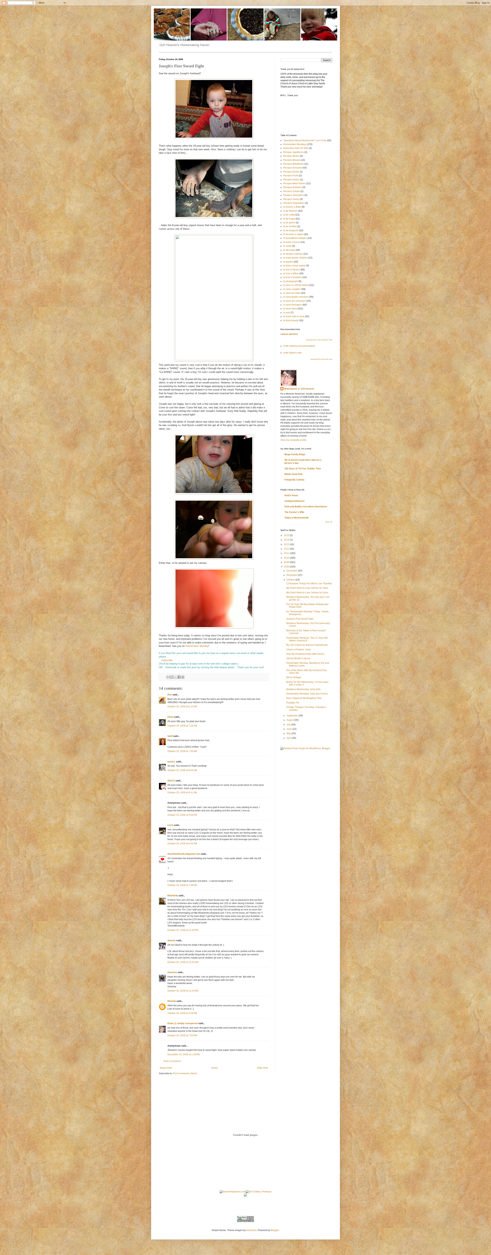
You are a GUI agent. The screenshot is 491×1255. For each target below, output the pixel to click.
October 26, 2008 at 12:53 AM (182, 962)
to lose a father (291, 273)
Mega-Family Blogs (294, 454)
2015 (287, 535)
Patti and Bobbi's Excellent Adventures (305, 506)
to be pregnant (290, 230)
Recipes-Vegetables (293, 203)
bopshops (251, 1230)
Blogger (275, 1230)
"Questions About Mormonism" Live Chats (304, 140)
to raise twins (290, 308)
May (289, 733)
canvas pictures (289, 334)
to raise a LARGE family (295, 285)
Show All (328, 522)
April (289, 738)
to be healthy (290, 226)
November (292, 575)
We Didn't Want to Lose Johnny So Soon (307, 588)
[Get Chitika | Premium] (258, 1191)
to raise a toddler (292, 289)
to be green (289, 222)
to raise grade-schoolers (296, 297)
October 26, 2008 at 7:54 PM (182, 1035)
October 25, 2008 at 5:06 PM (182, 815)
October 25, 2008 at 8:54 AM (182, 770)
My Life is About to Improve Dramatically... (307, 645)
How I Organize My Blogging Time (304, 698)
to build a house (291, 242)
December (292, 570)
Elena (170, 717)
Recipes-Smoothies (293, 195)
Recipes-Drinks (291, 171)
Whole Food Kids (293, 474)
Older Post (262, 1068)
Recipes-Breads (291, 160)
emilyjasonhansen (294, 501)
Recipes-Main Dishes (294, 183)
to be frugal (289, 218)
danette (171, 940)
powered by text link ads (321, 359)
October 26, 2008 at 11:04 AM (182, 990)
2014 (287, 539)
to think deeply (290, 320)
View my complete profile (293, 440)
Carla (170, 825)
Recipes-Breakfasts (293, 164)
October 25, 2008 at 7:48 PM (182, 885)
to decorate (289, 250)
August (290, 720)
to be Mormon (290, 211)
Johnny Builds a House (298, 658)
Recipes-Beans (291, 156)
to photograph (290, 281)
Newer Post (166, 1068)
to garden (288, 261)
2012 (287, 548)
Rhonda (171, 1001)
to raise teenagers (292, 304)
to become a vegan (293, 234)
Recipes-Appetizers (293, 152)
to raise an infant (292, 293)
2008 (287, 566)
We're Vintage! (293, 677)
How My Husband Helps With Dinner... (306, 654)
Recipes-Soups (291, 199)
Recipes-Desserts (292, 167)
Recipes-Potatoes (292, 187)
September (293, 715)
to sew (286, 312)
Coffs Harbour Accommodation (299, 346)
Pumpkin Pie (292, 702)
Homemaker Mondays (294, 144)
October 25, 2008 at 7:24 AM (182, 725)
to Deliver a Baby (292, 207)
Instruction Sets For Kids (295, 148)
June (289, 729)
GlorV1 (171, 780)
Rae (169, 694)
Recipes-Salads (291, 191)
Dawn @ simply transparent (182, 1023)
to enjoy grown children (295, 257)
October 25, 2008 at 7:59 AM (182, 751)
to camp (287, 246)
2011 (287, 553)
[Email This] (168, 677)
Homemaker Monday (196, 646)
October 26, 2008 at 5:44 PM (182, 1013)
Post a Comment (172, 1061)
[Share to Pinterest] (183, 677)
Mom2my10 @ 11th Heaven (299, 388)
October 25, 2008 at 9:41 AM (182, 792)
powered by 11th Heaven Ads (319, 340)
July (289, 724)
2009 (287, 562)
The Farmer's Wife (294, 512)
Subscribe (167, 660)
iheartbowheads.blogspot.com (183, 854)
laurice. (171, 761)
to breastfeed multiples (295, 238)
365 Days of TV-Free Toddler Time (302, 468)
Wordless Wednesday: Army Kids (303, 689)
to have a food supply (294, 265)
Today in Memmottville (296, 517)
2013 (287, 544)
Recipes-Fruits (290, 175)
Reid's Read (291, 495)
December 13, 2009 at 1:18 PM (183, 1054)
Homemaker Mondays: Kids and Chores (307, 693)
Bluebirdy (172, 895)
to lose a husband (292, 277)
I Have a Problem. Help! (298, 649)
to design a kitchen (293, 254)
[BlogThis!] (172, 677)
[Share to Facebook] (179, 677)
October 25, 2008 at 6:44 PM (182, 843)
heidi (170, 736)
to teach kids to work (293, 316)
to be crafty (289, 214)
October (291, 579)
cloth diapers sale (292, 352)
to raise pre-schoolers (294, 301)
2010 (287, 557)
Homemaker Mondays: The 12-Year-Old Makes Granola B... (307, 639)
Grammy (172, 972)
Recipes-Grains (291, 179)
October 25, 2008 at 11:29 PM (182, 930)
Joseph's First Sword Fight (299, 619)
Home (214, 1068)
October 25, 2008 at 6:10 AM (182, 706)
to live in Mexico (291, 269)
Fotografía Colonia (294, 479)
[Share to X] (175, 677)
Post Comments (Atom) (185, 1073)
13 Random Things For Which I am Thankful (309, 583)
